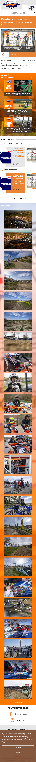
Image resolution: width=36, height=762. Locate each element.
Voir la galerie (18, 702)
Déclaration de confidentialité (23, 760)
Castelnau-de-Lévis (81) (18, 13)
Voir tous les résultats (28, 60)
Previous (1, 12)
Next (34, 12)
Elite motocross (21, 714)
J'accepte (18, 747)
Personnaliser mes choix (18, 756)
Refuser (18, 752)
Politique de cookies (10, 760)
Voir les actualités (19, 198)
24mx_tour (21, 720)
